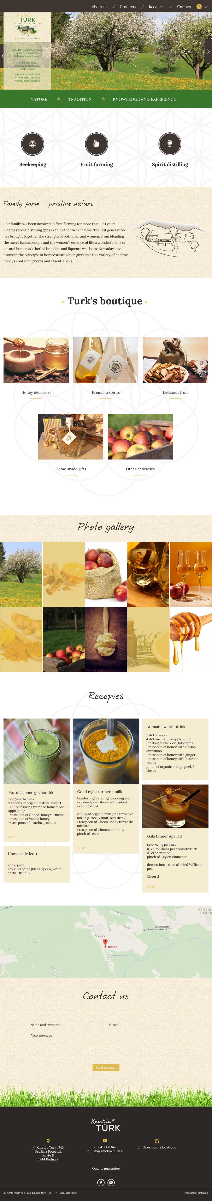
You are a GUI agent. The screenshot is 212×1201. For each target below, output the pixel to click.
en (206, 6)
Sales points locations (159, 1147)
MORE (12, 837)
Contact (184, 7)
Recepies (156, 7)
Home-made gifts (70, 469)
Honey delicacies (36, 392)
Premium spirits (106, 392)
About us (99, 7)
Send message (106, 1067)
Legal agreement (68, 1192)
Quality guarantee (106, 1168)
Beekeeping (32, 164)
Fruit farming (96, 164)
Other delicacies (140, 469)
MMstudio (203, 1192)
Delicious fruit (175, 392)
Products (128, 7)
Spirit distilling (170, 164)
